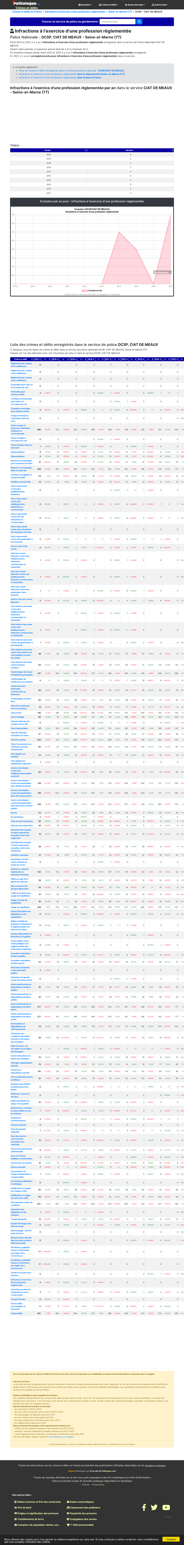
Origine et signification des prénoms (38, 1513)
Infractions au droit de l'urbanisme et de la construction (21, 1292)
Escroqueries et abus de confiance (22, 1203)
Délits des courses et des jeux (20, 1095)
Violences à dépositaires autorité (20, 1071)
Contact (168, 1517)
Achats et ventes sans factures (21, 1274)
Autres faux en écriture (21, 1163)
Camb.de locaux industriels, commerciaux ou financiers (18, 690)
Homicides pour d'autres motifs (18, 393)
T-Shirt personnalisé (82, 1524)
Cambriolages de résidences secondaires (21, 680)
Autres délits (16, 1313)
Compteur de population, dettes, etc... (38, 1524)
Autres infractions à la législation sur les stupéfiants (20, 914)
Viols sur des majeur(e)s (22, 821)
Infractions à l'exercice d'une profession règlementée (75, 11)
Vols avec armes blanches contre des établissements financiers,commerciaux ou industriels (22, 577)
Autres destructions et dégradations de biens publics (21, 997)
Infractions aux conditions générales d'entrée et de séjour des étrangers (20, 1037)
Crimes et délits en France (27, 11)
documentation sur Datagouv (61, 1437)
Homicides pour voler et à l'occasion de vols (21, 386)
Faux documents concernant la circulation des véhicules (18, 1140)
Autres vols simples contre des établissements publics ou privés (21, 772)
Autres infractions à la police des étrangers (20, 1057)
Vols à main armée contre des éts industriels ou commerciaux (19, 518)
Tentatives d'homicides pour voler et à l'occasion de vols (21, 401)
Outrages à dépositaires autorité (21, 1064)
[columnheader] (48, 150)
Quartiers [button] (86, 4)
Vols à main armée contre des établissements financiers (19, 490)
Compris (171, 1539)
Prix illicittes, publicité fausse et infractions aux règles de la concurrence (20, 1264)
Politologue (106, 1471)
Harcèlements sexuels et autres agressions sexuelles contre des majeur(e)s (21, 834)
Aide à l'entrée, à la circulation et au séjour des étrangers (21, 1049)
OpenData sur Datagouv (155, 1466)
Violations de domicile (21, 482)
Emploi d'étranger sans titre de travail (21, 1224)
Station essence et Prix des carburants (39, 1501)
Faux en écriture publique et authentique (21, 1157)
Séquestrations (18, 456)
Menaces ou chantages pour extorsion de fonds (21, 462)
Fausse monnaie (18, 1167)
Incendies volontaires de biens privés (20, 961)
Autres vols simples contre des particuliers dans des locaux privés (21, 793)
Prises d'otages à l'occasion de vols (19, 439)
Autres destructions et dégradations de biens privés (21, 1016)
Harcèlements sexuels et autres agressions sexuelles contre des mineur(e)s (21, 846)
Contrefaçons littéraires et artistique (21, 1182)
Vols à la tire (16, 713)
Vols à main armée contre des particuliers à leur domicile (22, 539)
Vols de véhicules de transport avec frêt (20, 722)
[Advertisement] (92, 119)
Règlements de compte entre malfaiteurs (21, 371)
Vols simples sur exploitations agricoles (21, 762)
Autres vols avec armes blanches (21, 600)
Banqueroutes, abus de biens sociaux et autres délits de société (21, 1240)
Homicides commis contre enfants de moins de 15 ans (19, 862)
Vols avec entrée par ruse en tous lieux (20, 707)
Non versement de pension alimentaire (19, 887)
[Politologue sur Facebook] (144, 1509)
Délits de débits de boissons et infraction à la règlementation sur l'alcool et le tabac (21, 925)
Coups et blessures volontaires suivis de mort (20, 418)
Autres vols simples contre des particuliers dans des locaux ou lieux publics (22, 804)
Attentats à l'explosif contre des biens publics (20, 970)
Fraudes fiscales (18, 1299)
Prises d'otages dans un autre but (21, 446)
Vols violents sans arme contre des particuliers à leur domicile (22, 642)
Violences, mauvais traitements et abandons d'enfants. (20, 872)
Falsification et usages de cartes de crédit (21, 1196)
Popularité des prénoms (83, 1513)
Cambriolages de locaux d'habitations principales (22, 673)
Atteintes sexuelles (19, 855)
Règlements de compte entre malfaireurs (21, 364)
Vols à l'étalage (17, 717)
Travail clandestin (19, 1219)
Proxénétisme (17, 817)
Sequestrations (18, 452)
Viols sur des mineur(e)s (22, 825)
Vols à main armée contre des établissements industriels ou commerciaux (19, 504)
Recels (14, 813)
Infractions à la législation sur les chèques (18, 1212)
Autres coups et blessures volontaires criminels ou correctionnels (20, 429)
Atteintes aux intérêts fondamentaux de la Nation (20, 1087)
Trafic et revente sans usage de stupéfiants (21, 894)
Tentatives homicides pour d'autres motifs (20, 409)
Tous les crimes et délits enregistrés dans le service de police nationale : (71, 70)
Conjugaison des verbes (83, 1519)
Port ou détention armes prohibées (22, 1078)
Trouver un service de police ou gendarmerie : (71, 21)
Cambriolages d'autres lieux (21, 700)
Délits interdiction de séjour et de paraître (20, 1102)
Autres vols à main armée (19, 547)
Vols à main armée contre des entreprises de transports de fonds (21, 529)
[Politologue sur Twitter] (154, 1509)
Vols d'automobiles (19, 728)
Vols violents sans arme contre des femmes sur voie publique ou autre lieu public (21, 654)
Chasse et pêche (18, 1125)
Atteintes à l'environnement (18, 1119)
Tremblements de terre (30, 1519)
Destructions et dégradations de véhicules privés (18, 1026)
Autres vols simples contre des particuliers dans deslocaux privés (21, 783)
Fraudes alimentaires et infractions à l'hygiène (21, 935)
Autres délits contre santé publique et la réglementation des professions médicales (21, 945)
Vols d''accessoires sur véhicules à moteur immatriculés (21, 747)
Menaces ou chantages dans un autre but (21, 469)
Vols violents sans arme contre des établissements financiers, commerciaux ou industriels (21, 613)
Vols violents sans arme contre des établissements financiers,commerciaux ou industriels (22, 630)
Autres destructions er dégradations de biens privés (21, 1007)
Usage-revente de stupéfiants (19, 901)
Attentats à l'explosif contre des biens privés (21, 978)
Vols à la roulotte (18, 740)
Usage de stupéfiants (20, 907)
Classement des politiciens (84, 1507)
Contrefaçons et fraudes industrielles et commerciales (21, 1174)
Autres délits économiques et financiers (18, 1306)
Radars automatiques (81, 1501)
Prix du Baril (24, 1507)
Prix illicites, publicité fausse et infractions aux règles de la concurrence (20, 1251)
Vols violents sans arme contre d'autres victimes (21, 665)
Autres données (135, 4)
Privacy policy (98, 1485)
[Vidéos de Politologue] (166, 1509)
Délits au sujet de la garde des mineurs (19, 880)
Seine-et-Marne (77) (120, 11)
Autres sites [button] (160, 4)
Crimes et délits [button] (109, 4)
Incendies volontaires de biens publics (20, 954)
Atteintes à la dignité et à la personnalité (21, 476)
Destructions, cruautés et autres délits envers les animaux (21, 1110)
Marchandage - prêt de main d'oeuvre (21, 1232)
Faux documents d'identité (18, 1130)
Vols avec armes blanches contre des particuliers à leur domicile (20, 591)
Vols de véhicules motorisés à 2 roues (20, 734)
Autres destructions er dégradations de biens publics (21, 987)
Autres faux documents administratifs (21, 1150)
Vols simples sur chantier (18, 755)
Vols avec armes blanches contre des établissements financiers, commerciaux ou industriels (20, 560)
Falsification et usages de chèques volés (21, 1189)
